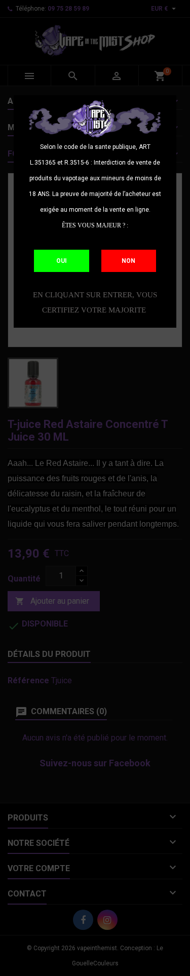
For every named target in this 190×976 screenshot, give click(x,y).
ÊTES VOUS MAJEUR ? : (95, 225)
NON (128, 260)
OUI (61, 260)
